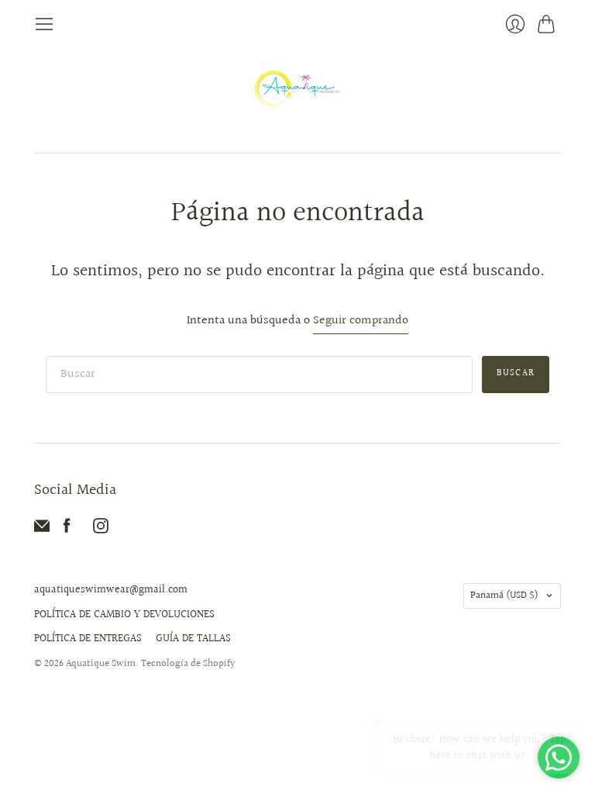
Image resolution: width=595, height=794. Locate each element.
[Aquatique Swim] (297, 93)
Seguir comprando (360, 321)
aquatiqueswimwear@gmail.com (110, 590)
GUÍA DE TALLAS (193, 638)
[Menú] (44, 24)
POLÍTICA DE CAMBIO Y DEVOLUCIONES (124, 614)
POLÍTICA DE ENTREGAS (88, 638)
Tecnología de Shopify (188, 663)
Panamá (504, 595)
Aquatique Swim (101, 663)
